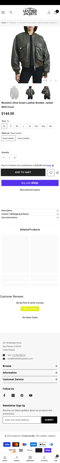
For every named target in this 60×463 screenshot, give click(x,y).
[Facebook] (4, 395)
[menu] (3, 12)
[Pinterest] (22, 395)
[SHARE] (56, 172)
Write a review (30, 308)
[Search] (11, 12)
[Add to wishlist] (50, 172)
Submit (49, 420)
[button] (50, 80)
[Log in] (49, 12)
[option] (30, 54)
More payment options (30, 190)
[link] (15, 280)
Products (12, 23)
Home (3, 23)
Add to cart (24, 172)
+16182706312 (19, 355)
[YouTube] (30, 395)
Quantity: (5, 152)
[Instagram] (13, 395)
